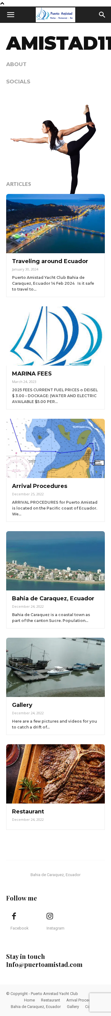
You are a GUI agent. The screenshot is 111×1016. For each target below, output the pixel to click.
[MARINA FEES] (55, 336)
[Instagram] (50, 916)
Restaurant (28, 811)
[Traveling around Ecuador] (55, 223)
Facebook (19, 928)
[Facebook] (14, 916)
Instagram (55, 928)
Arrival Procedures (39, 486)
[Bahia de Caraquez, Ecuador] (55, 560)
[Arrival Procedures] (55, 448)
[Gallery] (55, 667)
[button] (10, 14)
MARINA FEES (32, 373)
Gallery (22, 705)
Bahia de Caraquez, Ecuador (53, 598)
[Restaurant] (55, 774)
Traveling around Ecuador (50, 261)
